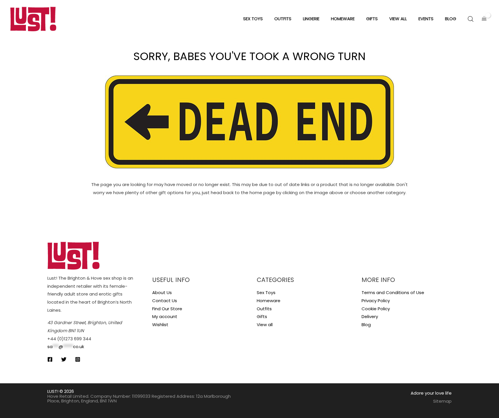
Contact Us (164, 301)
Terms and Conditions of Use (393, 292)
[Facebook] (50, 359)
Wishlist (160, 325)
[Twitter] (63, 359)
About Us (162, 292)
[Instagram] (77, 359)
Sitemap (442, 401)
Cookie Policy (376, 309)
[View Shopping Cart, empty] (484, 18)
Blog (366, 325)
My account (164, 316)
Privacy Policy (376, 301)
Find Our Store (167, 309)
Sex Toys (266, 292)
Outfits (264, 309)
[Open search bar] (471, 19)
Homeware (268, 301)
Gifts (262, 316)
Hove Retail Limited (67, 396)
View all (265, 325)
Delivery (370, 316)
